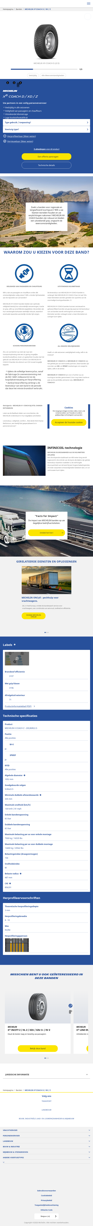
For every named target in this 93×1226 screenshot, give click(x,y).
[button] (7, 82)
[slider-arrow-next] (88, 69)
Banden (19, 9)
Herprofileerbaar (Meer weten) (21, 136)
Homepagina (8, 9)
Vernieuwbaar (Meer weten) (20, 141)
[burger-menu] (88, 3)
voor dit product (46, 149)
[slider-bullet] (45, 632)
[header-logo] (11, 3)
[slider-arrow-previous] (5, 69)
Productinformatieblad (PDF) (18, 706)
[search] (82, 3)
